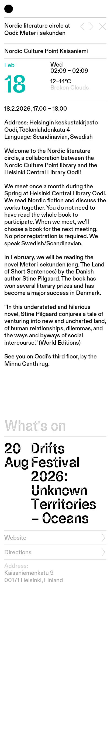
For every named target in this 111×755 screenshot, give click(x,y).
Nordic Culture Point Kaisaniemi (46, 51)
